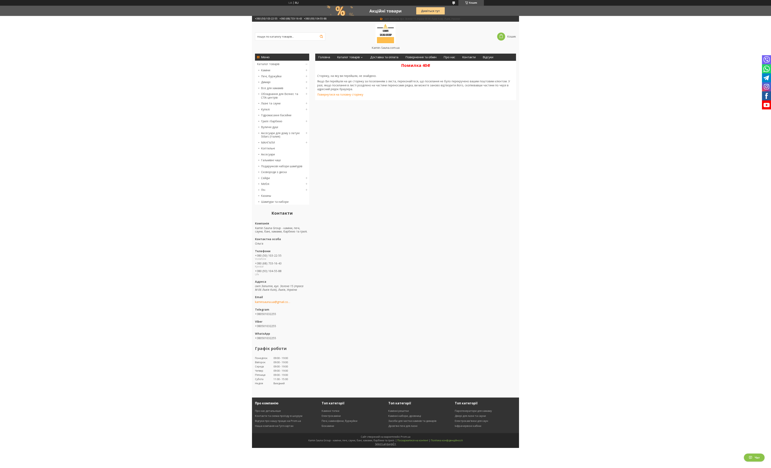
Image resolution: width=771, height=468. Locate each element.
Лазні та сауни (270, 103)
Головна (324, 57)
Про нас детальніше (268, 411)
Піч (263, 190)
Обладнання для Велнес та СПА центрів (279, 95)
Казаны (266, 196)
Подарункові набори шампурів (281, 166)
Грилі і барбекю (271, 121)
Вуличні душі (269, 127)
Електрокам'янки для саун (471, 421)
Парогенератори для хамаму (473, 411)
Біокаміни (328, 426)
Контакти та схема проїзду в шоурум (278, 416)
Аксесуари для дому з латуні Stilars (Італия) (280, 135)
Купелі (265, 109)
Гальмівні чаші (271, 160)
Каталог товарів (268, 64)
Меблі (265, 184)
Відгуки (488, 57)
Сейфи (265, 178)
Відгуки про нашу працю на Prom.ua (278, 421)
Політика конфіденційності (447, 440)
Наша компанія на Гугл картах (274, 426)
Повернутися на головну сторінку (340, 94)
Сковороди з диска (274, 172)
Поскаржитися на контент (412, 440)
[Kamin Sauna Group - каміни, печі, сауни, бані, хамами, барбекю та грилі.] (386, 34)
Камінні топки (330, 411)
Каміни (265, 70)
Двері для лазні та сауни (470, 416)
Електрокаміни (331, 416)
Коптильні (268, 148)
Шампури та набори (275, 202)
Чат (757, 457)
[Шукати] (321, 37)
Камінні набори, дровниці (404, 416)
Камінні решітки (398, 411)
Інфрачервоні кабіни (468, 426)
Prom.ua (405, 436)
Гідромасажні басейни (276, 115)
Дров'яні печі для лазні (402, 426)
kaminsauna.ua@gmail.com (272, 302)
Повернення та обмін (420, 57)
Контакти (469, 57)
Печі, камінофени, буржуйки (339, 421)
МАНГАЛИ (268, 142)
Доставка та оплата (384, 57)
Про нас (449, 57)
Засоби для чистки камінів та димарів (412, 421)
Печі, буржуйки (271, 76)
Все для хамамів (272, 88)
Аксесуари (268, 154)
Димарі (265, 82)
